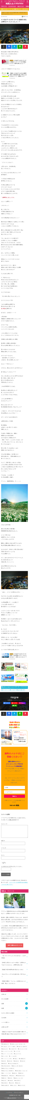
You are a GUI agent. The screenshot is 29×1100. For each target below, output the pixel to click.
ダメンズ (5, 1056)
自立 (12, 1082)
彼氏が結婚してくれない (21, 1070)
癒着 (4, 1078)
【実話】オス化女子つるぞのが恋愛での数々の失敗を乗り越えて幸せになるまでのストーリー (14, 687)
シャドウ (17, 1051)
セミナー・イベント (7, 1053)
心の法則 (3, 1017)
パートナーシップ (7, 1058)
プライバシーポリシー (18, 1092)
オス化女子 (13, 690)
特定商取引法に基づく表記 (15, 1095)
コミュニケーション (7, 1051)
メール (3, 848)
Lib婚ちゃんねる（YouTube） (18, 1044)
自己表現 (5, 1082)
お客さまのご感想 (22, 1046)
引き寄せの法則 (6, 1065)
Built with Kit (14, 805)
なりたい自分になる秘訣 (7, 1013)
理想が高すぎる (20, 1075)
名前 (3, 840)
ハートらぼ (13, 1056)
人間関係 (22, 1058)
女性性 (5, 1063)
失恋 (23, 1061)
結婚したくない (19, 1078)
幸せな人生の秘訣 (13, 1063)
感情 (15, 1073)
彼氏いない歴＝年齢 (17, 1065)
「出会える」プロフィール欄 (9, 1046)
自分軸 (11, 1080)
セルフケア (18, 1053)
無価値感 (5, 1075)
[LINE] (14, 706)
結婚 (19, 690)
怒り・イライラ (7, 1073)
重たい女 (14, 1085)
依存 (10, 1061)
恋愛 (2, 1003)
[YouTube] (14, 703)
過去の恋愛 (6, 1085)
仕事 (4, 1061)
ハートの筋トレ (5, 1022)
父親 (12, 1075)
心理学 (23, 690)
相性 (10, 1078)
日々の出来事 (4, 999)
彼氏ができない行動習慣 (8, 1070)
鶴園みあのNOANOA (14, 3)
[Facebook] (7, 703)
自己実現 (18, 1080)
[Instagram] (22, 703)
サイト (3, 855)
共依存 (17, 1061)
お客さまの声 (4, 1027)
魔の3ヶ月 (22, 1085)
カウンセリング (6, 690)
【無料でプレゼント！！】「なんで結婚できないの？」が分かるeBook (14, 9)
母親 (21, 1073)
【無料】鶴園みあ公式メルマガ (14, 945)
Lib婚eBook (6, 1044)
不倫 (15, 1058)
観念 (18, 1082)
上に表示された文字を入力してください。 (12, 866)
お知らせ (3, 994)
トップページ (9, 1092)
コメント (4, 823)
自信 (4, 1080)
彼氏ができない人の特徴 (8, 1068)
